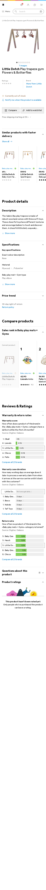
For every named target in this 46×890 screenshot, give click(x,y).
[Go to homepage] (3, 4)
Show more (10, 233)
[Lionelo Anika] (27, 364)
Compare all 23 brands (12, 462)
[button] (23, 95)
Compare (12, 110)
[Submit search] (16, 11)
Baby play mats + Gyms (8, 168)
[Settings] (21, 5)
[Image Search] (41, 11)
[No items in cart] (41, 5)
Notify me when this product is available (23, 100)
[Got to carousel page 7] (29, 62)
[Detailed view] (23, 449)
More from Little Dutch (34, 84)
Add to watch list (34, 110)
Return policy (8, 307)
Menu (7, 11)
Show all (5, 141)
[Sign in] (28, 4)
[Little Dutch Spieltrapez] (27, 164)
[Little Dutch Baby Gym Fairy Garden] (9, 164)
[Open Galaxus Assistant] (35, 5)
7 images (23, 65)
